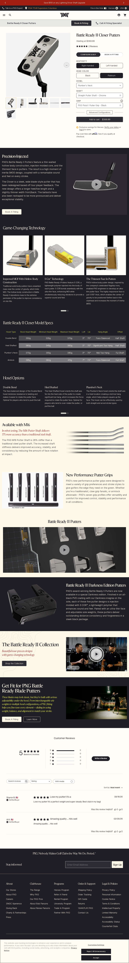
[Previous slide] (5, 3)
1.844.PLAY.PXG (85, 908)
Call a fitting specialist (111, 23)
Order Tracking (84, 894)
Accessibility (107, 917)
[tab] (63, 310)
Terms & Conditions (111, 903)
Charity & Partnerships (16, 912)
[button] (124, 15)
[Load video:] (96, 184)
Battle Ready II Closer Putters (21, 23)
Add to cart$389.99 (99, 119)
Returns (81, 903)
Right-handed (88, 65)
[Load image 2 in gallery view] (22, 103)
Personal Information (111, 894)
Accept (96, 958)
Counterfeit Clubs (110, 926)
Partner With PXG (62, 912)
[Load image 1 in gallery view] (11, 103)
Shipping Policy (85, 890)
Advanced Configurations (99, 112)
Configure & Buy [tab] (88, 54)
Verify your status (111, 127)
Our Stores (11, 890)
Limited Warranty (109, 912)
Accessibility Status (111, 921)
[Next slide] (123, 3)
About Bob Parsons (39, 903)
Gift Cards (82, 899)
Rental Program (61, 899)
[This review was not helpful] (120, 809)
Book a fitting (81, 23)
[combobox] (41, 781)
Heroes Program (61, 890)
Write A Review (101, 758)
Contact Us (83, 912)
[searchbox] (15, 781)
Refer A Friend (60, 894)
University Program (62, 903)
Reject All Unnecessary (96, 951)
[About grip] (121, 101)
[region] (64, 951)
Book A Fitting (11, 212)
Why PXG (34, 894)
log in (81, 129)
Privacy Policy (108, 890)
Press (8, 917)
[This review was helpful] (115, 809)
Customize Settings (96, 945)
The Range (35, 890)
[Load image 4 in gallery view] (44, 103)
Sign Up (117, 864)
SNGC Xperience (14, 903)
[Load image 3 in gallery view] (33, 103)
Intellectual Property (111, 908)
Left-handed (111, 65)
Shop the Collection (14, 663)
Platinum (111, 75)
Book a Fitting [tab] (112, 54)
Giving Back (11, 908)
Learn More (32, 719)
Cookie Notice (108, 899)
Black (87, 75)
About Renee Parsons (40, 908)
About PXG (11, 894)
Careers (9, 899)
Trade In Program (62, 908)
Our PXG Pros (36, 899)
